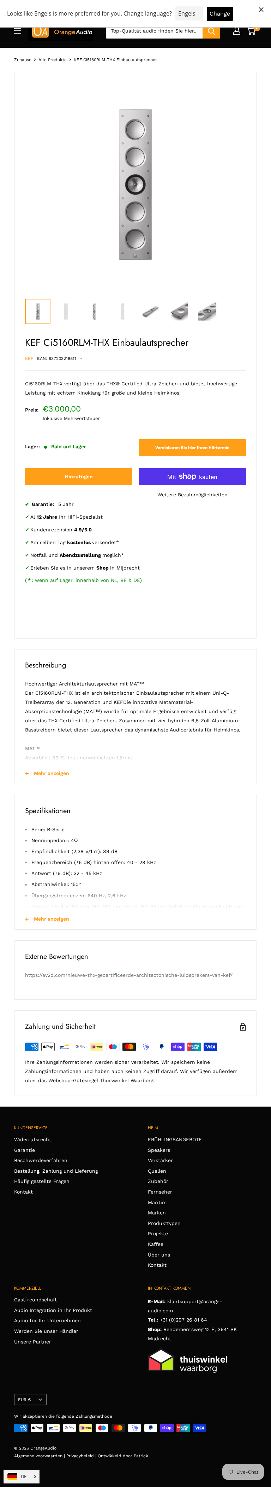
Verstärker (160, 1160)
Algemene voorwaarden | (40, 1455)
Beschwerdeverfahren (40, 1160)
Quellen (157, 1171)
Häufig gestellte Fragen (42, 1181)
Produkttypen (164, 1223)
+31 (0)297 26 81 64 (183, 1320)
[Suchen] (211, 31)
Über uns (159, 1255)
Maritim (157, 1202)
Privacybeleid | (82, 1455)
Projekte (158, 1233)
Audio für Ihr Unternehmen (47, 1320)
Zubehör (158, 1181)
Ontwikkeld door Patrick (123, 1455)
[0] (251, 31)
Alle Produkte (52, 59)
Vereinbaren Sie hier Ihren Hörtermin (192, 447)
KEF (29, 358)
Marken (157, 1212)
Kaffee (155, 1244)
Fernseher (160, 1192)
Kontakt (23, 1192)
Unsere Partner (32, 1342)
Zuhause (22, 59)
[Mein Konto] (236, 31)
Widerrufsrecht (32, 1139)
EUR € (24, 1399)
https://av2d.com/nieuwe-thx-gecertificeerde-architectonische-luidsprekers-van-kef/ (129, 975)
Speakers (159, 1150)
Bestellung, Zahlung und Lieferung (56, 1171)
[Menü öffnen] (17, 31)
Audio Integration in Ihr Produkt (53, 1310)
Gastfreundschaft (35, 1299)
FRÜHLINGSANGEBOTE (175, 1139)
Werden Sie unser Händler (46, 1331)
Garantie (24, 1150)
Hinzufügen (79, 476)
